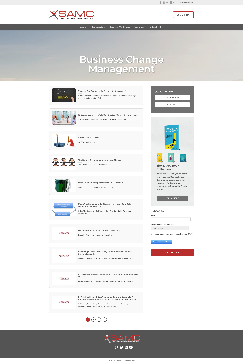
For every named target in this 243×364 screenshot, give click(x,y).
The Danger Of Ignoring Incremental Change (99, 160)
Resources (139, 27)
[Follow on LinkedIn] (171, 3)
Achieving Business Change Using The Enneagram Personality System (108, 275)
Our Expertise (98, 27)
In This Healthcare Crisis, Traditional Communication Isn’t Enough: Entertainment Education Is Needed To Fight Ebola (107, 298)
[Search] (161, 27)
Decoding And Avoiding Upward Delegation (99, 230)
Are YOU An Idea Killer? (89, 137)
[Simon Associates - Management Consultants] (71, 15)
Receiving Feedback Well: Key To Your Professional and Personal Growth (105, 253)
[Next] (105, 319)
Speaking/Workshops (120, 27)
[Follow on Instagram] (164, 3)
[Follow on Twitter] (167, 3)
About (83, 27)
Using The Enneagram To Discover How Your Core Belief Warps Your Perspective (105, 205)
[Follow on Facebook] (160, 3)
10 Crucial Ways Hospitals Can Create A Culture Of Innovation (107, 115)
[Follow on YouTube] (174, 3)
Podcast (153, 27)
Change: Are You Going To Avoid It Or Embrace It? (102, 91)
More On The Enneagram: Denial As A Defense (100, 183)
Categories (172, 252)
